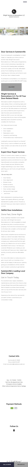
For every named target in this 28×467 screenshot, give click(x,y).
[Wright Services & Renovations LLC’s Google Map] (14, 431)
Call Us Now (7, 465)
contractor (17, 55)
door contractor (19, 66)
